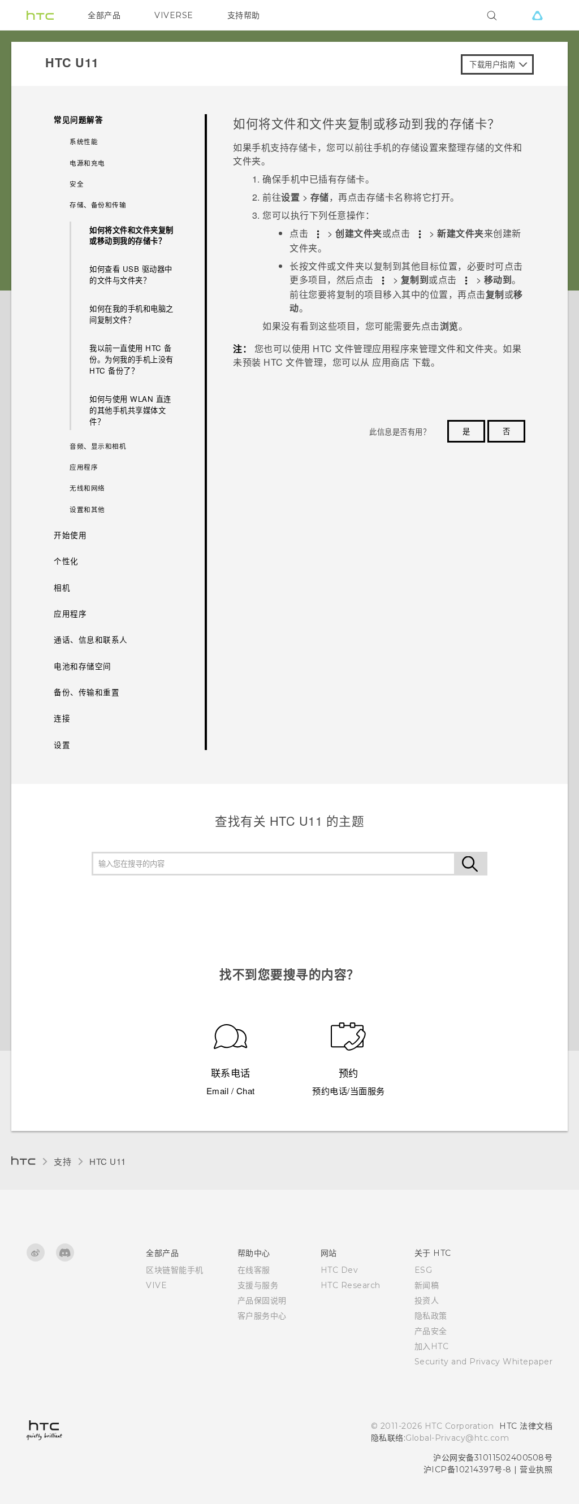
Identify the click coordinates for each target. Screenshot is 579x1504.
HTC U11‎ (107, 1161)
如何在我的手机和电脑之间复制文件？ (131, 314)
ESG (423, 1270)
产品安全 (430, 1331)
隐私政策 (430, 1316)
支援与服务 (258, 1285)
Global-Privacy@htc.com (457, 1438)
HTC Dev (339, 1270)
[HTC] (40, 15)
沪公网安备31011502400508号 (492, 1458)
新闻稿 (426, 1285)
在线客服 (253, 1270)
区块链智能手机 (175, 1270)
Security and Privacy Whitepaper (483, 1361)
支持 (62, 1161)
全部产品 (104, 15)
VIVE (156, 1285)
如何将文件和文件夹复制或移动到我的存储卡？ (131, 235)
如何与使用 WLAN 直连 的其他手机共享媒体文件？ (130, 410)
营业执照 (536, 1469)
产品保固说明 (262, 1300)
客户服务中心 (262, 1316)
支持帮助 (243, 15)
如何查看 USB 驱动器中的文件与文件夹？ (130, 274)
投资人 (426, 1300)
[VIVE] (537, 15)
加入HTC (431, 1346)
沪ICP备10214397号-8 (468, 1469)
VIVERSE (173, 15)
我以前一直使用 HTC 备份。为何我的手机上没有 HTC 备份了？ (131, 359)
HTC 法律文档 (525, 1426)
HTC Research (351, 1285)
